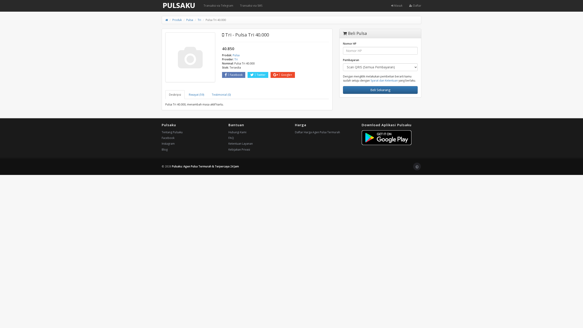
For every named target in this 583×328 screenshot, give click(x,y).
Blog (165, 149)
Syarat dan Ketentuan (384, 80)
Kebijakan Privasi (239, 149)
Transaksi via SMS (251, 6)
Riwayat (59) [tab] (196, 95)
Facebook (236, 75)
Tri (199, 20)
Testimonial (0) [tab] (221, 95)
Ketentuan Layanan (240, 144)
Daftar (416, 6)
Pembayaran (351, 60)
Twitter (261, 75)
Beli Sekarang (380, 90)
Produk (177, 20)
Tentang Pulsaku (172, 132)
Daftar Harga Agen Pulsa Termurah (317, 132)
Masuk (398, 6)
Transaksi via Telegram (218, 6)
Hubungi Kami (237, 132)
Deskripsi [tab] (175, 95)
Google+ (286, 75)
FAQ (231, 138)
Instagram (168, 144)
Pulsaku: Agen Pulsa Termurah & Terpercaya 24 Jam (205, 166)
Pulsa (189, 20)
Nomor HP (349, 44)
